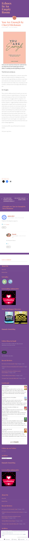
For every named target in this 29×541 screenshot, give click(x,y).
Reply (4, 227)
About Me (4, 269)
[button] (8, 317)
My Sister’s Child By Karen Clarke (20, 199)
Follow (4, 352)
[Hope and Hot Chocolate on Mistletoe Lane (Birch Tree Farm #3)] (25, 410)
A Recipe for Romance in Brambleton (9, 397)
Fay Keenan (4, 398)
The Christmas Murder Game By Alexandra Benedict (8, 200)
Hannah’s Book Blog (8, 329)
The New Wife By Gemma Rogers (8, 375)
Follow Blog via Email (9, 341)
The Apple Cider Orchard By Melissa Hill (10, 378)
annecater (11, 216)
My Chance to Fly (5, 386)
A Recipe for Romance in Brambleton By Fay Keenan (12, 366)
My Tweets (4, 451)
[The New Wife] (25, 421)
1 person (7, 224)
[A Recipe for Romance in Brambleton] (25, 400)
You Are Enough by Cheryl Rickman (13, 23)
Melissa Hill (5, 430)
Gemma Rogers (5, 419)
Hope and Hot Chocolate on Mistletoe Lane (10, 407)
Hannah (15, 27)
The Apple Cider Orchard (7, 429)
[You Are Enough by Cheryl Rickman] (14, 18)
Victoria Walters (5, 408)
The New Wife (5, 418)
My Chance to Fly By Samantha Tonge (9, 363)
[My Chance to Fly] (25, 389)
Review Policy (4, 272)
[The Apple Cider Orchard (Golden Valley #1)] (25, 432)
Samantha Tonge (5, 387)
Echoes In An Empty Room (6, 7)
